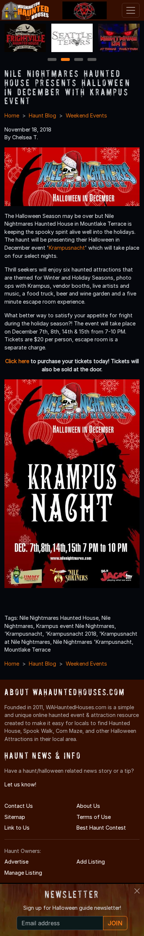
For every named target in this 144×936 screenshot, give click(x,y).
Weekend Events (86, 115)
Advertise (16, 861)
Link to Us (17, 827)
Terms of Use (93, 817)
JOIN (115, 923)
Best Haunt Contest (101, 827)
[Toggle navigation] (131, 10)
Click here (17, 361)
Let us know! (20, 784)
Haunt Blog (42, 115)
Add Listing (90, 861)
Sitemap (14, 817)
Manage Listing (23, 873)
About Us (88, 806)
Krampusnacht (67, 248)
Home (11, 115)
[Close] (137, 891)
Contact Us (18, 806)
